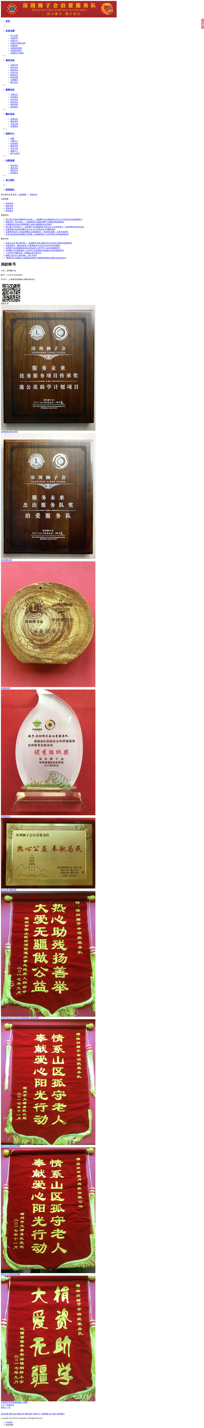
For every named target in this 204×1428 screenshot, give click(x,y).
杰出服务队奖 (6, 560)
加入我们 (10, 180)
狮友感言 (14, 121)
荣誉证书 (14, 170)
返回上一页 (5, 1407)
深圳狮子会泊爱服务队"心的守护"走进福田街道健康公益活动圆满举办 (35, 250)
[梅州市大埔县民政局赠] (48, 1144)
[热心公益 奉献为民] (48, 888)
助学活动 (14, 68)
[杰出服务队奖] (48, 558)
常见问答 (14, 148)
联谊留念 (14, 173)
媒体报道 (14, 107)
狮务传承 (14, 146)
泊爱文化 (14, 41)
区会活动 (14, 99)
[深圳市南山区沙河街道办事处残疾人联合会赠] (48, 1016)
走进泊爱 (10, 30)
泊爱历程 (14, 38)
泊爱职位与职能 (17, 53)
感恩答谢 (14, 104)
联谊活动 (14, 102)
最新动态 (10, 89)
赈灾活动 (14, 82)
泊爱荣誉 (14, 126)
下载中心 (14, 141)
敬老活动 (14, 75)
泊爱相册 (10, 160)
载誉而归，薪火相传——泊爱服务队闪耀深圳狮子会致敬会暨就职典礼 (35, 222)
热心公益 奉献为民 (9, 890)
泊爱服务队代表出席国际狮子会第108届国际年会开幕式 (29, 224)
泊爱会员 (14, 119)
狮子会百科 (15, 153)
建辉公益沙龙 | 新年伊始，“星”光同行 (21, 255)
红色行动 (14, 72)
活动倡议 (14, 97)
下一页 (5, 1405)
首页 (8, 21)
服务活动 (10, 60)
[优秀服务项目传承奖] (48, 430)
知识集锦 (14, 143)
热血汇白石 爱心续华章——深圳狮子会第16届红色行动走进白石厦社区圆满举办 (39, 243)
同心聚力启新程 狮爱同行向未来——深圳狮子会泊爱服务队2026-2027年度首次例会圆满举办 (44, 219)
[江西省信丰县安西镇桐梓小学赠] (48, 1401)
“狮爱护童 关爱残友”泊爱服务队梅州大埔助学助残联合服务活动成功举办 (36, 258)
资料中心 (10, 133)
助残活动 (14, 70)
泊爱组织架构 (16, 48)
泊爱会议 (14, 95)
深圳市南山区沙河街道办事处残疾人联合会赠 (20, 1018)
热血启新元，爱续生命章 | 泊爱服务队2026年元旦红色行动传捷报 (33, 246)
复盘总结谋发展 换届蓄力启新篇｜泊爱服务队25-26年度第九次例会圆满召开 (37, 234)
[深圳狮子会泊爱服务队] (59, 17)
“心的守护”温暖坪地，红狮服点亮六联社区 (23, 253)
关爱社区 (14, 65)
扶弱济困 (14, 77)
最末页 (11, 1405)
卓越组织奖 (5, 688)
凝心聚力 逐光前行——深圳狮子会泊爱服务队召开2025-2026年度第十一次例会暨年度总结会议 (45, 227)
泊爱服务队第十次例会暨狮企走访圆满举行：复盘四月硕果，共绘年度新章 (37, 232)
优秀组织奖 (5, 816)
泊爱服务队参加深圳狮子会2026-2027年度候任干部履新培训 (30, 229)
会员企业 (14, 124)
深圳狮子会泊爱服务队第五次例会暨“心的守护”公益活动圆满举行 (33, 248)
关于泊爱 (14, 36)
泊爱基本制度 (16, 51)
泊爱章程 (14, 46)
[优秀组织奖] (48, 815)
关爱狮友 (14, 80)
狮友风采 (10, 114)
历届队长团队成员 (18, 43)
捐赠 (12, 139)
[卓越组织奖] (48, 686)
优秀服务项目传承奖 (9, 432)
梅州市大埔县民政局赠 (10, 1146)
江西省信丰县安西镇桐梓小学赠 (14, 1402)
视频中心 (14, 151)
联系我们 (10, 189)
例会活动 (14, 165)
